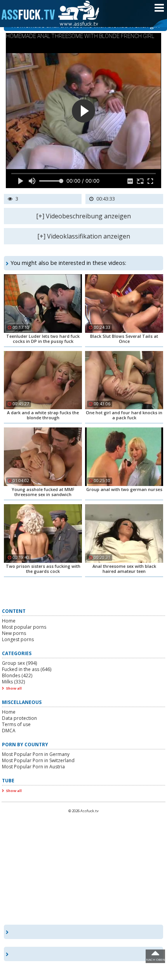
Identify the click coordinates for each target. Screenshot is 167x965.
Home (9, 620)
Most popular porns (24, 627)
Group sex (19, 663)
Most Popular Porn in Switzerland (38, 760)
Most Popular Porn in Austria (33, 766)
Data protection (19, 718)
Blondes (17, 675)
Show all (14, 688)
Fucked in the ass (26, 669)
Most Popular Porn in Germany (36, 754)
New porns (14, 633)
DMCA (9, 730)
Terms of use (16, 724)
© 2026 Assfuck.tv (83, 810)
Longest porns (18, 639)
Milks (13, 681)
